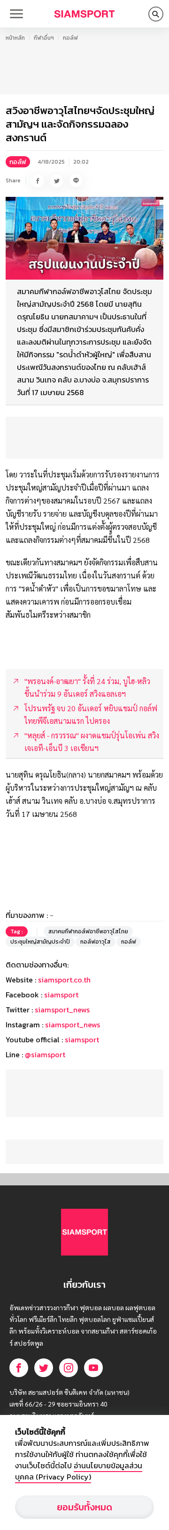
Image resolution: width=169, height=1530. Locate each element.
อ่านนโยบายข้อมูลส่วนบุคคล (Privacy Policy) (78, 1471)
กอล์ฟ (70, 38)
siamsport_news (62, 1009)
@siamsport (45, 1054)
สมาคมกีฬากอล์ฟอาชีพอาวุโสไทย (88, 931)
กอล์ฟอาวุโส (95, 942)
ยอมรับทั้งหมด (84, 1507)
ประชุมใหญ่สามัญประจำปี (40, 942)
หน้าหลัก (15, 38)
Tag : (16, 931)
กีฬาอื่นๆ (44, 38)
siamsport (61, 994)
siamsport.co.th (64, 979)
